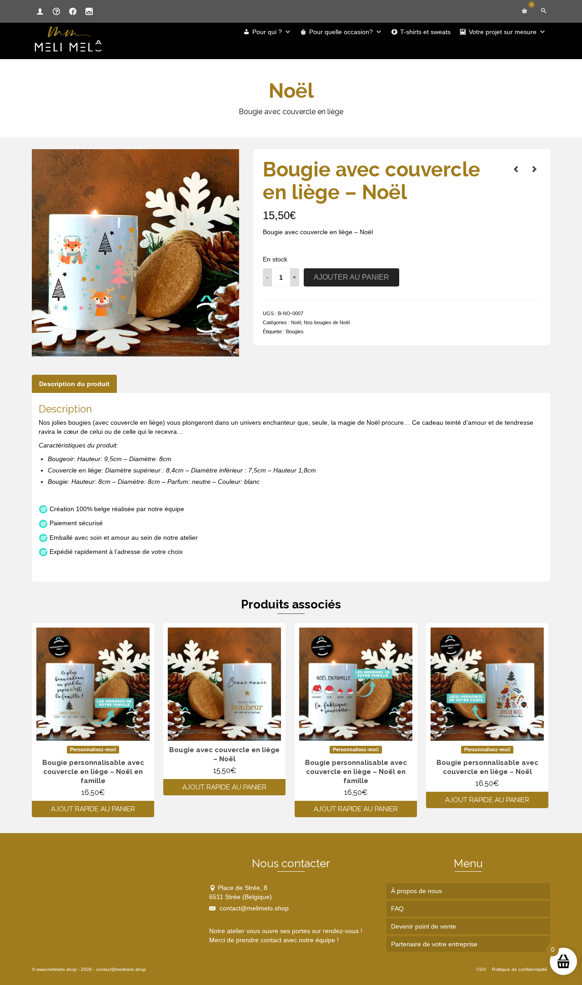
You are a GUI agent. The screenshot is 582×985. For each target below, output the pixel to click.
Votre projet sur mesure (503, 31)
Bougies (295, 331)
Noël (296, 322)
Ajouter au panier (351, 277)
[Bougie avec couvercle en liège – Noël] (516, 169)
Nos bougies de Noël (327, 322)
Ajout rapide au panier (93, 809)
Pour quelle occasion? (341, 31)
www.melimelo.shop (56, 969)
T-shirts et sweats (425, 31)
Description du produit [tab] (74, 383)
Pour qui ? (267, 31)
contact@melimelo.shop (253, 908)
